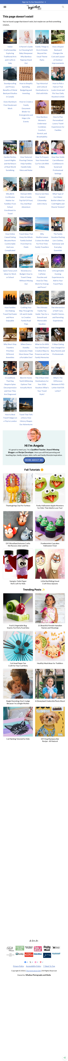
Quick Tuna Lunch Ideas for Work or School (10, 274)
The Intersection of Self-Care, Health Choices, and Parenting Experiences (58, 314)
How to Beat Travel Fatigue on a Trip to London (10, 417)
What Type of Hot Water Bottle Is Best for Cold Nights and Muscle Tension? (58, 200)
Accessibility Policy (33, 966)
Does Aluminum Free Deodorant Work (10, 105)
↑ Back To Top (49, 966)
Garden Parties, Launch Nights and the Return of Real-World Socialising (10, 163)
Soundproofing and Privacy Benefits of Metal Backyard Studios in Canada (10, 90)
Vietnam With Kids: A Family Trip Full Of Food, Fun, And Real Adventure (26, 200)
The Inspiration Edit (33, 971)
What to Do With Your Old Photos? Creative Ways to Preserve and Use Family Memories (42, 350)
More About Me (34, 460)
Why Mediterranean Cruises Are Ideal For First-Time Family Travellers (42, 240)
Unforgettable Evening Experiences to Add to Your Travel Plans (58, 277)
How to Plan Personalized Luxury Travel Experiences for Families (58, 123)
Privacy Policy (18, 966)
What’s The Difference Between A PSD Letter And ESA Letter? (58, 384)
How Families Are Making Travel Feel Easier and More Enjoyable (10, 314)
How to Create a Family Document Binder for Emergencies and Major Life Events (26, 112)
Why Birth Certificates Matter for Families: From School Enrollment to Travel (10, 204)
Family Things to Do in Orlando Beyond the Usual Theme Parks (42, 53)
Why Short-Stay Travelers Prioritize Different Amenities (10, 350)
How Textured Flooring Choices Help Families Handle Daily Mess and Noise (26, 163)
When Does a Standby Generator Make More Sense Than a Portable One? (26, 350)
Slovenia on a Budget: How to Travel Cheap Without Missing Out (26, 277)
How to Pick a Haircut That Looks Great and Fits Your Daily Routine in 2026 (58, 90)
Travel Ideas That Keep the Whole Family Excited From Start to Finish (26, 240)
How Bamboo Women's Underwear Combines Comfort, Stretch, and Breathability (42, 127)
